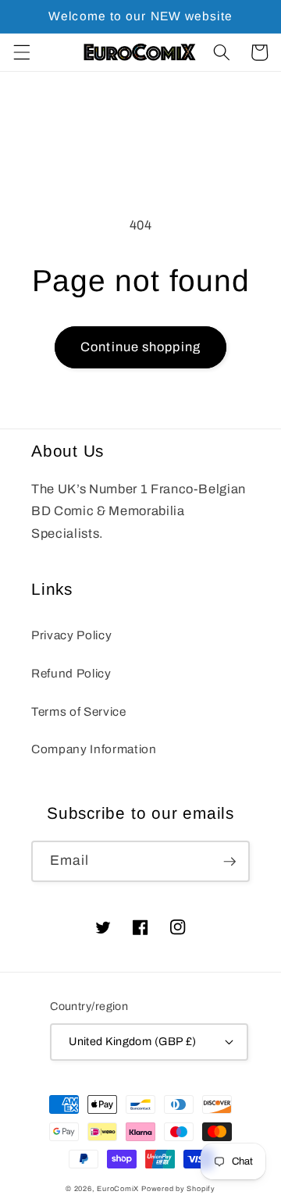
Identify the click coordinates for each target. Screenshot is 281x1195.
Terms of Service (78, 711)
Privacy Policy (71, 635)
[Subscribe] (229, 862)
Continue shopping (140, 347)
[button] (21, 52)
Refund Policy (71, 673)
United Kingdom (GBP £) (133, 1041)
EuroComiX (118, 1189)
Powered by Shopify (178, 1189)
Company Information (94, 749)
